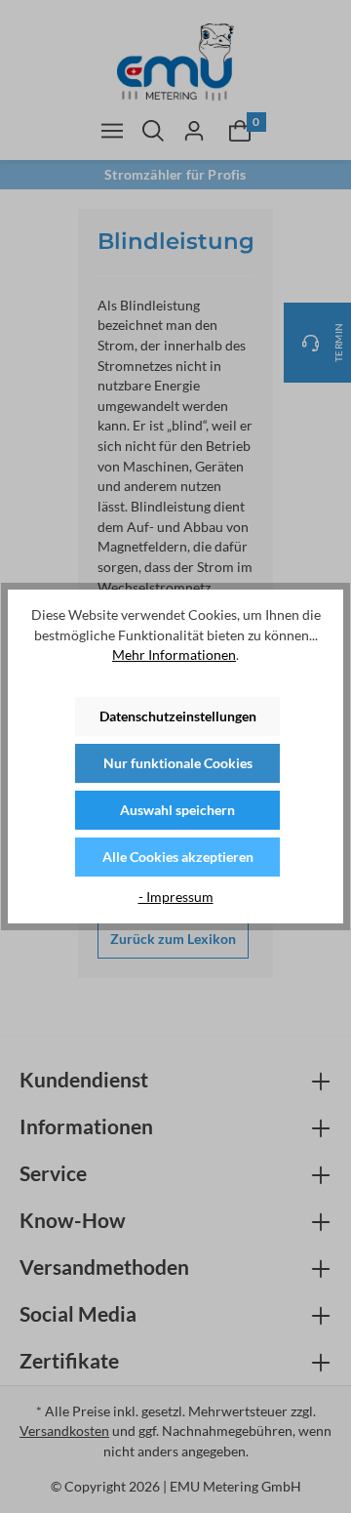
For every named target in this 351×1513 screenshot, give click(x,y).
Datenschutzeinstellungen (177, 716)
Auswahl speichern (177, 809)
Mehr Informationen (174, 654)
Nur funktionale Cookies (178, 763)
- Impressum (176, 896)
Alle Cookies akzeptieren (178, 856)
